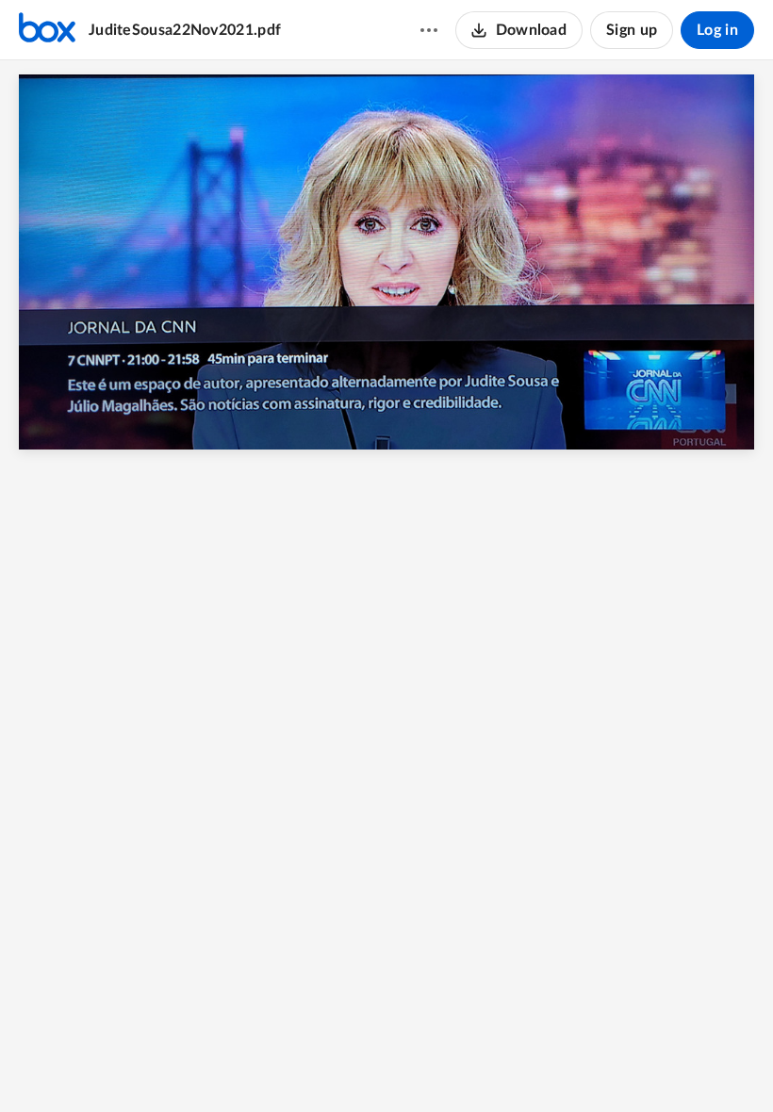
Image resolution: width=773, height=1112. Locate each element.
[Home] (47, 30)
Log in (717, 30)
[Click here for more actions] (429, 30)
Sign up (631, 30)
